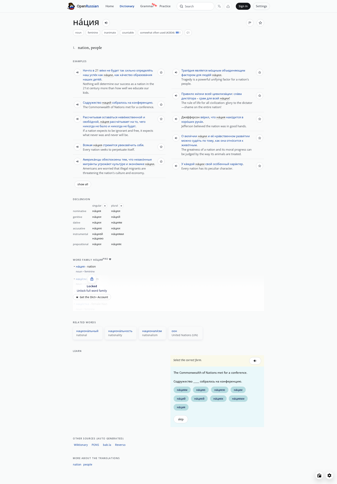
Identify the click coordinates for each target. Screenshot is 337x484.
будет (115, 70)
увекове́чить (127, 145)
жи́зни (199, 94)
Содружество (92, 102)
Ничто (87, 70)
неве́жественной (130, 117)
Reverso (120, 445)
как (100, 75)
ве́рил (204, 117)
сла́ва (238, 94)
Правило (187, 94)
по (204, 140)
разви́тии (243, 136)
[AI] (228, 6)
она (223, 140)
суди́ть (197, 140)
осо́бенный (221, 164)
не (108, 70)
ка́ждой (189, 164)
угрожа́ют (105, 164)
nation (77, 464)
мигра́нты (90, 164)
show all (82, 184)
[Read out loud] (106, 22)
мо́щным (214, 70)
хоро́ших (187, 122)
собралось (119, 102)
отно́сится (234, 140)
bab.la (107, 445)
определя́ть (144, 70)
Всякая (87, 145)
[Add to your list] (260, 22)
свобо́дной (91, 122)
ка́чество (126, 75)
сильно (130, 70)
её (212, 136)
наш (86, 75)
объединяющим (233, 70)
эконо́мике (136, 164)
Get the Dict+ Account (94, 297)
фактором (188, 75)
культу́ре (118, 164)
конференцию (142, 102)
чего (142, 122)
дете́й (97, 79)
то (136, 122)
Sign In (243, 6)
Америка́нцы (92, 159)
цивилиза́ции (222, 94)
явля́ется (201, 70)
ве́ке (102, 70)
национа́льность (120, 331)
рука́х (199, 122)
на (129, 102)
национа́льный (87, 331)
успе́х (94, 75)
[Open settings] (329, 475)
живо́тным (189, 145)
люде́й (206, 75)
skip (181, 419)
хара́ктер (236, 164)
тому (210, 140)
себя (140, 145)
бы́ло (103, 126)
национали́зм (152, 331)
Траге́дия (187, 70)
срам (202, 98)
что (131, 159)
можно (186, 140)
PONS (95, 445)
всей (208, 94)
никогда (89, 126)
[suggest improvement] (250, 22)
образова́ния (142, 75)
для (198, 75)
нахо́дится (233, 117)
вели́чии (190, 136)
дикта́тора (188, 98)
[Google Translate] (219, 6)
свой (208, 164)
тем (124, 159)
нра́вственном (225, 136)
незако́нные (143, 159)
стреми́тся (110, 145)
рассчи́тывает (119, 122)
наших (87, 79)
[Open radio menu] (319, 475)
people (87, 464)
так (122, 70)
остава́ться (109, 117)
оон (174, 331)
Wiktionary (81, 445)
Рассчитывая (92, 117)
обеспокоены (111, 159)
